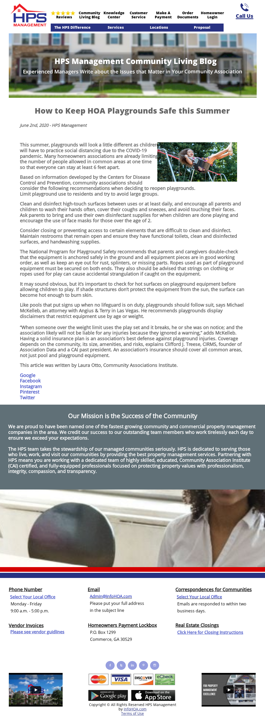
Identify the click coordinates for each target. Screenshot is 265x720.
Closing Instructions (223, 632)
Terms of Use (132, 713)
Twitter (27, 397)
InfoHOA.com (135, 709)
